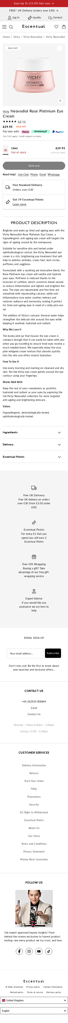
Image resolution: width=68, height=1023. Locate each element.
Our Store (34, 835)
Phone (34, 174)
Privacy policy (33, 987)
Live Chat (23, 174)
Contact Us (34, 714)
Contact (57, 17)
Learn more (20, 204)
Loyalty (37, 17)
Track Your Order (34, 780)
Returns (34, 773)
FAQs (34, 788)
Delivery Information (34, 765)
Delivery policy (53, 992)
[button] (4, 26)
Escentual (18, 987)
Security (34, 804)
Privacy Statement (34, 851)
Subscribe (53, 653)
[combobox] (34, 1000)
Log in (16, 17)
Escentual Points (34, 820)
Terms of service (35, 992)
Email (43, 174)
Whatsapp (54, 174)
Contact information (52, 987)
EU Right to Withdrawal (34, 812)
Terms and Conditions (34, 843)
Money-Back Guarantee (34, 859)
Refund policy (17, 992)
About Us (34, 827)
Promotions (34, 796)
